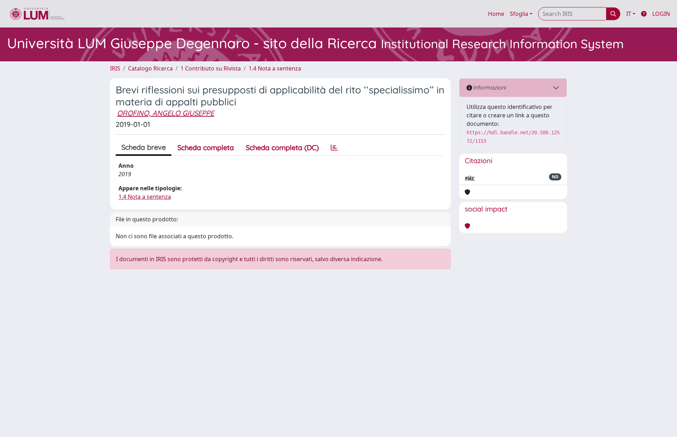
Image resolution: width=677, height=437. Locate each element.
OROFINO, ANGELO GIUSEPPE (165, 113)
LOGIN (661, 14)
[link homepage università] (37, 13)
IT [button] (628, 14)
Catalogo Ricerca (150, 68)
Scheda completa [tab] (205, 147)
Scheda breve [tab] (143, 147)
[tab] (334, 147)
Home (496, 14)
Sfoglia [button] (519, 14)
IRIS (115, 68)
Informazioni (489, 87)
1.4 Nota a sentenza (275, 68)
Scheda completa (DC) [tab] (282, 147)
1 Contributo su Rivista (211, 68)
